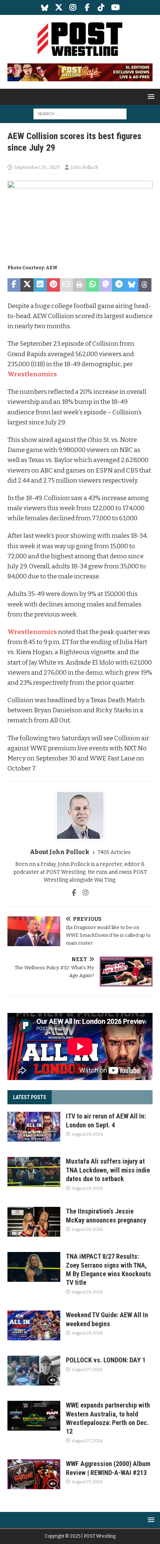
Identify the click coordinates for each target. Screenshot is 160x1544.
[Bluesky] (44, 7)
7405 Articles (114, 852)
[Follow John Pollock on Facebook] (74, 892)
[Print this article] (79, 285)
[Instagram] (73, 7)
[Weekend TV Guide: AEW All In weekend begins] (33, 1325)
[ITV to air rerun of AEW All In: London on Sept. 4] (33, 1127)
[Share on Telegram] (118, 285)
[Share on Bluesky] (131, 285)
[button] (149, 96)
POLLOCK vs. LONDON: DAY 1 (105, 1360)
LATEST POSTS (29, 1097)
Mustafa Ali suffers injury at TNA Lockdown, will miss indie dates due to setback (108, 1170)
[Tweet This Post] (26, 285)
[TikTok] (101, 7)
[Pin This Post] (53, 285)
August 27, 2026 (87, 1369)
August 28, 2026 (87, 1134)
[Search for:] (80, 113)
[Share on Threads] (144, 285)
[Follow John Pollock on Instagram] (83, 892)
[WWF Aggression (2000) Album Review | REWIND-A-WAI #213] (33, 1474)
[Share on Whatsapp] (92, 285)
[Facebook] (87, 7)
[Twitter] (58, 7)
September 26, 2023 (37, 167)
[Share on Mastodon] (105, 285)
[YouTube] (115, 7)
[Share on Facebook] (13, 285)
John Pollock (84, 167)
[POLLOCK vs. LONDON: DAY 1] (33, 1370)
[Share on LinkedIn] (40, 285)
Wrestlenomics (32, 374)
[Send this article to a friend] (66, 285)
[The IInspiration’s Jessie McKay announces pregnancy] (33, 1222)
